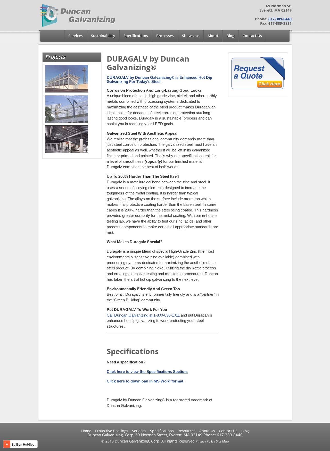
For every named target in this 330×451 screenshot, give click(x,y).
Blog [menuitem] (230, 35)
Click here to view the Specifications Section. (147, 371)
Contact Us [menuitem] (252, 35)
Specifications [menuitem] (135, 35)
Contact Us (228, 431)
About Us (207, 431)
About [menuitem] (213, 35)
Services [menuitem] (75, 35)
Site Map (222, 441)
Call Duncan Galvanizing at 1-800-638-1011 (143, 315)
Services (139, 431)
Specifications (162, 431)
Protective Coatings (111, 431)
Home (86, 431)
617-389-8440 (280, 19)
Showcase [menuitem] (190, 35)
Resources (186, 431)
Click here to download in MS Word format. (145, 381)
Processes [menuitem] (165, 35)
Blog (245, 431)
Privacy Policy (205, 441)
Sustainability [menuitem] (103, 35)
